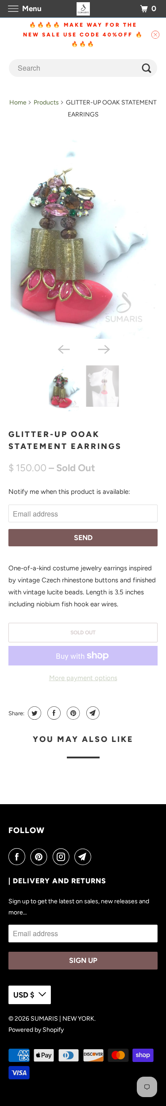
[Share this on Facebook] (53, 713)
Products (46, 102)
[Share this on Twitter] (33, 713)
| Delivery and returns (57, 881)
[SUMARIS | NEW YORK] (83, 8)
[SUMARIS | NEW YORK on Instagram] (63, 856)
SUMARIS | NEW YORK (62, 1018)
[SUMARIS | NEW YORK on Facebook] (18, 856)
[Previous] (63, 348)
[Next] (103, 348)
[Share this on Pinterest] (72, 713)
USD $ (23, 994)
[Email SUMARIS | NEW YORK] (84, 856)
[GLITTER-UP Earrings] (83, 237)
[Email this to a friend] (92, 713)
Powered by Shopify (36, 1030)
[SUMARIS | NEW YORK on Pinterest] (41, 856)
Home (18, 102)
